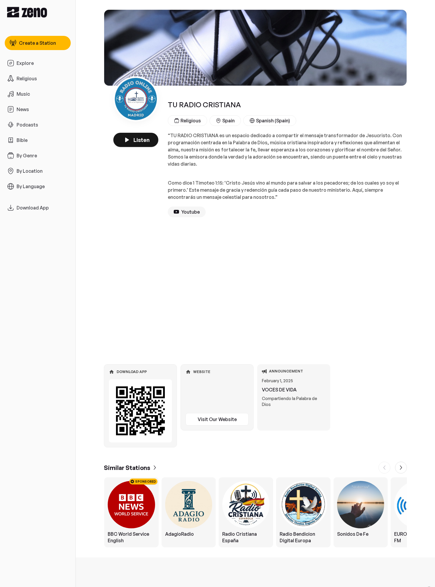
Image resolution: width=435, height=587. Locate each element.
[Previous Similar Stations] (384, 468)
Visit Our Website (217, 419)
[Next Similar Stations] (401, 468)
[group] (255, 512)
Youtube (190, 212)
